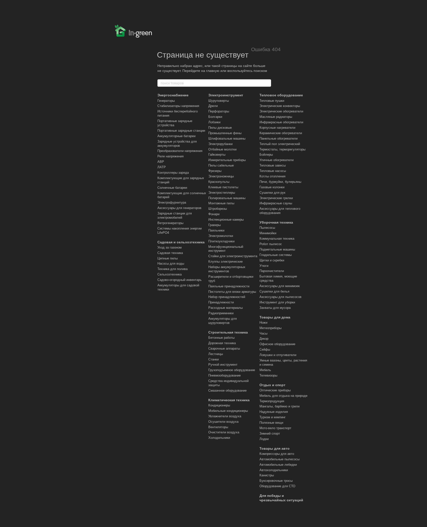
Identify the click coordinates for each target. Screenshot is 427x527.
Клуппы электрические (225, 261)
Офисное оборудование (277, 344)
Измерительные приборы (227, 160)
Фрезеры (214, 171)
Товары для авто (274, 448)
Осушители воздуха (223, 421)
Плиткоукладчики (221, 241)
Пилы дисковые (220, 127)
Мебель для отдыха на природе (283, 396)
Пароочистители (271, 271)
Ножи (263, 322)
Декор (263, 338)
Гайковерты (216, 154)
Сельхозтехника (169, 274)
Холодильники (219, 438)
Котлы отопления (272, 176)
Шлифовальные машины (226, 138)
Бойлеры (266, 154)
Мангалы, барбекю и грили (279, 406)
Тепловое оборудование (281, 95)
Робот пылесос (270, 244)
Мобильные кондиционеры (228, 411)
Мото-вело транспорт (275, 428)
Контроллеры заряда (173, 172)
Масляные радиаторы (275, 117)
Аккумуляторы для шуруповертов (222, 321)
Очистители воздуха (223, 432)
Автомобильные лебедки (278, 464)
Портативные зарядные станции (181, 130)
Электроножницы (221, 176)
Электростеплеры (221, 192)
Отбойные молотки (222, 149)
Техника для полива (172, 269)
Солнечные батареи (172, 188)
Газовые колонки (271, 187)
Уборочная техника (276, 222)
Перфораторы (218, 111)
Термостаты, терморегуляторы (282, 149)
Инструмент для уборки (277, 302)
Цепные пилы (167, 258)
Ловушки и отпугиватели (277, 355)
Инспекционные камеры (226, 219)
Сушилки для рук (272, 192)
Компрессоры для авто (276, 454)
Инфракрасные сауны (275, 203)
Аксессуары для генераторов (179, 208)
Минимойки (267, 233)
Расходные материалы (225, 308)
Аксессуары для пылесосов (280, 297)
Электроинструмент (225, 95)
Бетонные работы (221, 337)
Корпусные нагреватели (277, 127)
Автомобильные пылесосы (279, 459)
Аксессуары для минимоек (279, 286)
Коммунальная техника (276, 238)
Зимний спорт (269, 433)
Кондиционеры (219, 405)
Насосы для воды (170, 263)
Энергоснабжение (173, 95)
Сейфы (264, 349)
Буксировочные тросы (276, 481)
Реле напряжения (170, 156)
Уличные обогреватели (276, 160)
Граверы (214, 225)
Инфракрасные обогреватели (281, 122)
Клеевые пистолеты (223, 187)
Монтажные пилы (221, 203)
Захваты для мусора (275, 308)
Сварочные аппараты (224, 348)
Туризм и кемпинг (272, 417)
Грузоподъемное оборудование (231, 370)
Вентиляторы (218, 427)
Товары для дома (274, 317)
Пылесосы (267, 228)
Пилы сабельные (221, 165)
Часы (263, 333)
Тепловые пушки (271, 101)
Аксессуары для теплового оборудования (279, 211)
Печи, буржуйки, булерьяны (280, 182)
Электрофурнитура (171, 202)
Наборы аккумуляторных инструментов (226, 269)
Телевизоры (268, 375)
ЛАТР (161, 167)
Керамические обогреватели (280, 133)
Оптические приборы (275, 390)
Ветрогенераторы (170, 223)
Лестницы (215, 354)
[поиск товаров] (267, 83)
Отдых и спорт (272, 385)
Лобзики (214, 122)
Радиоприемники (221, 313)
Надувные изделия (273, 412)
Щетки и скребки (271, 260)
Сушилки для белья (274, 291)
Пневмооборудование (224, 375)
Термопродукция (271, 401)
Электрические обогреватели (281, 111)
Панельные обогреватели (278, 138)
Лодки (264, 439)
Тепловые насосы (272, 171)
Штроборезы (217, 209)
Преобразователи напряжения (179, 151)
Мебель (265, 370)
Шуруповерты (218, 101)
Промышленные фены (224, 133)
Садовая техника (170, 253)
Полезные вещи (271, 422)
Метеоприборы (270, 328)
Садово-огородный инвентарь (179, 280)
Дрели (213, 106)
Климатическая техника (229, 400)
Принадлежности (221, 302)
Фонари (213, 214)
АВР (160, 162)
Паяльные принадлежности (228, 286)
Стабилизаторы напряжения (178, 106)
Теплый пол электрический (279, 144)
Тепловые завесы (272, 165)
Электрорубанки (220, 144)
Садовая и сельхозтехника (181, 242)
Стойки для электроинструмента (232, 256)
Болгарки (215, 117)
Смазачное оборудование (227, 390)
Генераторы (166, 101)
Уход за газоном (169, 247)
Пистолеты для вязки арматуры (232, 292)
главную (212, 71)
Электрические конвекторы (279, 106)
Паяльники (216, 230)
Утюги (263, 266)
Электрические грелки (276, 198)
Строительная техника (228, 332)
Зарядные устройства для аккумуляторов (177, 144)
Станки (213, 359)
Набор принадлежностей (226, 297)
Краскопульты (218, 182)
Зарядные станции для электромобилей (174, 215)
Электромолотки (220, 236)
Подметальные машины (277, 249)
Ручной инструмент (222, 364)
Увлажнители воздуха (224, 416)
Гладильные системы (275, 255)
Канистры (266, 475)
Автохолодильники (273, 470)
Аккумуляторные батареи (176, 136)
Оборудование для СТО (277, 486)
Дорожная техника (222, 343)
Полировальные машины (226, 198)
